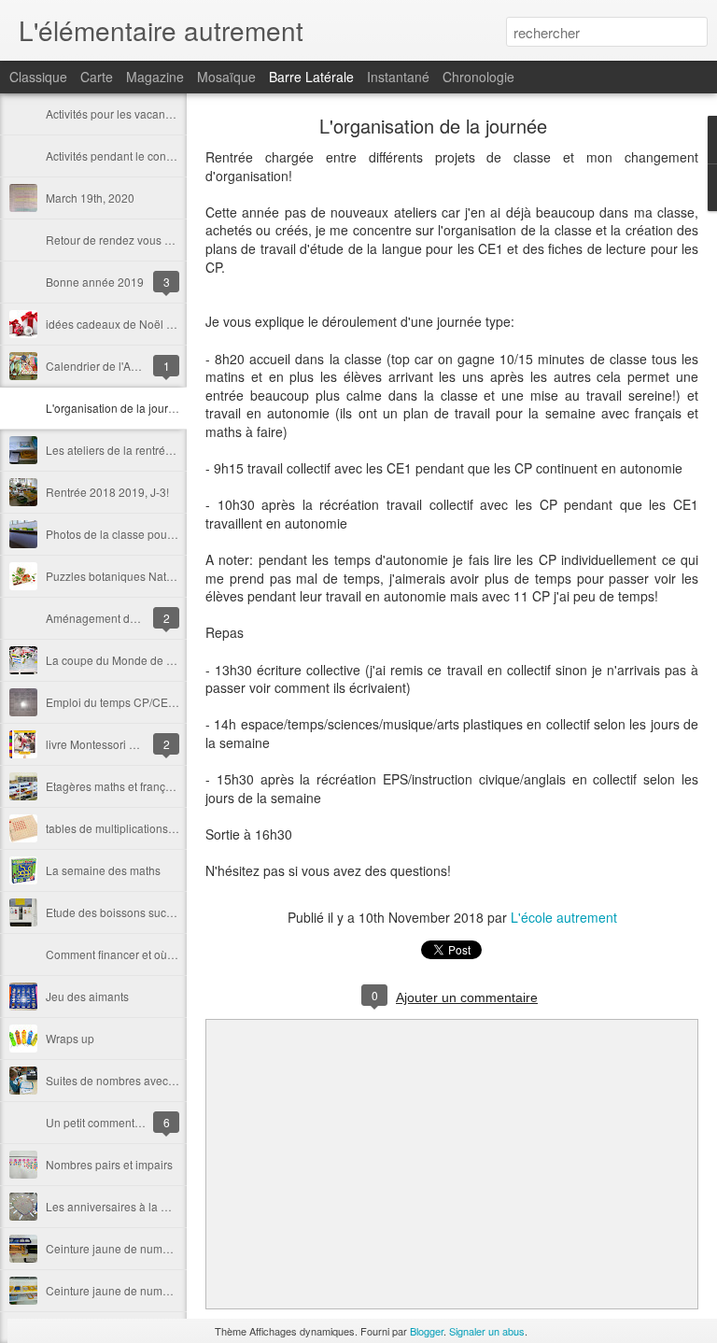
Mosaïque (226, 76)
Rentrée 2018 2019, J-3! (107, 492)
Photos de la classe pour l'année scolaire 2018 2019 (179, 534)
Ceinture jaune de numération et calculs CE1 (160, 1248)
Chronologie (478, 76)
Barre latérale (311, 76)
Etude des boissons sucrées (117, 912)
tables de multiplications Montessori (136, 828)
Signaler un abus (487, 1330)
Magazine (155, 76)
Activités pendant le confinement (128, 155)
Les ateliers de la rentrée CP (118, 450)
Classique (38, 76)
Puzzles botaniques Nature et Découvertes (154, 576)
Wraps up (70, 1038)
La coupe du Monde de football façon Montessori (169, 660)
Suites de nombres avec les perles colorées (156, 1080)
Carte (96, 76)
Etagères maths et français (113, 786)
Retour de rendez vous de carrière (132, 239)
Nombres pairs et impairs (109, 1164)
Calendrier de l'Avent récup (115, 366)
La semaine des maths (103, 870)
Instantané (398, 76)
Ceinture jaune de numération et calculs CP (156, 1290)
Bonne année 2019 (95, 282)
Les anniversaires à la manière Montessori (153, 1206)
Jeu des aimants (87, 996)
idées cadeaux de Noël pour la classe (141, 324)
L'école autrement (564, 917)
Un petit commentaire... (104, 1122)
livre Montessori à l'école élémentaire (140, 744)
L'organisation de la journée (117, 408)
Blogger (426, 1330)
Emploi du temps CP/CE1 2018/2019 (139, 702)
